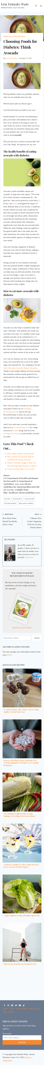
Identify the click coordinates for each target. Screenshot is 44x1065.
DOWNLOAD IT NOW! (22, 628)
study (15, 203)
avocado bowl (17, 499)
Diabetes (7, 36)
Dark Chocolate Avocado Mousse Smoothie (20, 368)
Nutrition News (18, 36)
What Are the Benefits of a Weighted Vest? (20, 964)
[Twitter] (16, 1005)
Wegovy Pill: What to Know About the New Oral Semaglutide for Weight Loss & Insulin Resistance (21, 762)
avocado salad (29, 499)
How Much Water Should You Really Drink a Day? (10, 519)
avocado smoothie (10, 503)
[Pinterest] (12, 1005)
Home (5, 1009)
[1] (39, 200)
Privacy (28, 1057)
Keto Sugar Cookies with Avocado (20, 454)
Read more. (29, 557)
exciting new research (11, 433)
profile (9, 655)
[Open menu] (41, 5)
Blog (5, 1012)
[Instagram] (8, 1005)
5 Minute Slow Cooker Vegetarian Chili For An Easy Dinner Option (34, 520)
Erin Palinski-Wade (11, 58)
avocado (7, 499)
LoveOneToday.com (21, 427)
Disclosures (7, 1060)
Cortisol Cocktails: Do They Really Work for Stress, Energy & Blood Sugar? (21, 866)
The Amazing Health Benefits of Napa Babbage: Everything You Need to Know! (20, 815)
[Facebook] (4, 1005)
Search (37, 638)
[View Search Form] (36, 6)
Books (37, 1009)
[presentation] (22, 688)
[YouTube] (20, 1005)
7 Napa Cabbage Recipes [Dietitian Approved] (21, 915)
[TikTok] (24, 1005)
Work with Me (21, 1009)
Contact (11, 1012)
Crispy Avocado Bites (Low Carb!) (20, 469)
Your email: (7, 1034)
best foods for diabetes (26, 503)
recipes (15, 430)
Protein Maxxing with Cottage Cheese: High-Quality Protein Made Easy (21, 710)
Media (30, 1009)
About (11, 1009)
